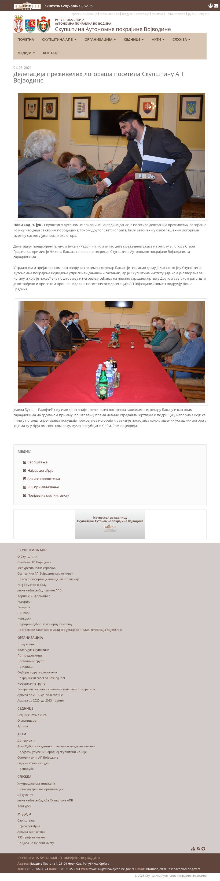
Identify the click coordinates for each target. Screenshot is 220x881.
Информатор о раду (31, 585)
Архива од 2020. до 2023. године (40, 700)
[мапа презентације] (193, 848)
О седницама (26, 720)
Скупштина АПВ (58, 39)
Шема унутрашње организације (40, 789)
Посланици (25, 667)
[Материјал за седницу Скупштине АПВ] (110, 524)
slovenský (142, 14)
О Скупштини (27, 556)
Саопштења (37, 462)
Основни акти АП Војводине (37, 757)
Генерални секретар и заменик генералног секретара (56, 689)
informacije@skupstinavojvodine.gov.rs (172, 869)
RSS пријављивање (43, 487)
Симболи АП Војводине (34, 562)
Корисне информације (33, 596)
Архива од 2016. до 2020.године (40, 695)
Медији (24, 52)
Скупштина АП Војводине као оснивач (45, 573)
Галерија (23, 607)
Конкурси (24, 618)
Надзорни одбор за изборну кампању (44, 624)
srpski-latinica (109, 14)
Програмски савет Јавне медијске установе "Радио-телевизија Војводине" (70, 630)
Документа (25, 795)
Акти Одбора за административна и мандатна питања (56, 746)
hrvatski (157, 14)
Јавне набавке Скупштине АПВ (39, 590)
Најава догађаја (40, 470)
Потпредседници (29, 655)
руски (192, 14)
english (204, 14)
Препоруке (25, 769)
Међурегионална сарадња (36, 568)
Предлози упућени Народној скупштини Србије (52, 752)
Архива (22, 726)
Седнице (132, 39)
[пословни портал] (211, 5)
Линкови (23, 613)
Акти (157, 39)
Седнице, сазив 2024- (32, 715)
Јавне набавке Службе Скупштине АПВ (45, 800)
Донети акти (26, 740)
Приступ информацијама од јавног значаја (48, 579)
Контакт (51, 52)
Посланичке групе (30, 661)
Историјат (24, 601)
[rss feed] (198, 848)
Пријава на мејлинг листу (48, 495)
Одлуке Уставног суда (33, 763)
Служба (180, 39)
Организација (99, 39)
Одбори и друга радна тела (37, 672)
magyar (127, 14)
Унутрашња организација (36, 783)
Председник (26, 644)
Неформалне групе (31, 683)
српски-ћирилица (84, 14)
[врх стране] (203, 848)
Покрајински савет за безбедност (41, 678)
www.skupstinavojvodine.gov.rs (111, 869)
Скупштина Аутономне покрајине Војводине (113, 25)
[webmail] (216, 5)
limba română (175, 14)
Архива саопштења (43, 478)
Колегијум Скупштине (33, 650)
